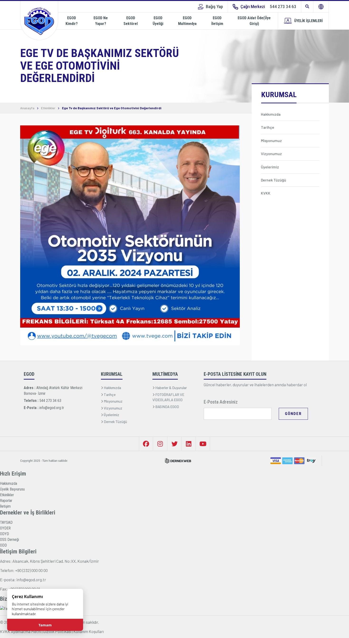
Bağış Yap (214, 6)
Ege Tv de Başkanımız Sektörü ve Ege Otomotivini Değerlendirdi (111, 108)
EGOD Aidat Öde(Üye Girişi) (254, 21)
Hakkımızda (8, 483)
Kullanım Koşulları (88, 631)
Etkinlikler (48, 108)
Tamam (45, 625)
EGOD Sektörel (130, 21)
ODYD (4, 534)
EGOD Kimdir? (72, 21)
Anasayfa (27, 108)
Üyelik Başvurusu (12, 489)
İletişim (5, 506)
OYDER (5, 528)
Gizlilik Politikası (57, 631)
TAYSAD (6, 522)
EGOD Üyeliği (158, 21)
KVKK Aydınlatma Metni (20, 631)
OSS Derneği (9, 539)
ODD (3, 545)
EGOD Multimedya (187, 21)
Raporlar (6, 500)
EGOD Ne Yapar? (101, 21)
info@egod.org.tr (51, 407)
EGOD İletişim (217, 21)
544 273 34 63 (50, 400)
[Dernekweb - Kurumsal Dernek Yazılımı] (178, 461)
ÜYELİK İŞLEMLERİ (308, 21)
